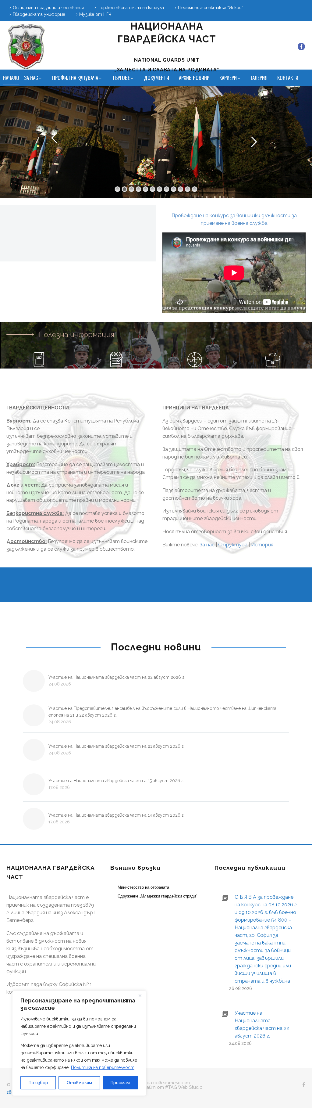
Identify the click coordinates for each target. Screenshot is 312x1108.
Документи (156, 77)
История (262, 545)
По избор (38, 1082)
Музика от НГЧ (95, 14)
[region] (79, 1043)
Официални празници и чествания (48, 7)
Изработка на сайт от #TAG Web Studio (156, 1087)
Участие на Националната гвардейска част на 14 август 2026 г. (116, 815)
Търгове (121, 77)
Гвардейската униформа (39, 14)
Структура (232, 545)
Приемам (120, 1082)
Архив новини (194, 77)
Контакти (287, 77)
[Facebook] (301, 46)
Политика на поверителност (102, 1067)
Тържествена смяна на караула (131, 7)
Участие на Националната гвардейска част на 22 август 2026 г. (116, 677)
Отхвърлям (79, 1082)
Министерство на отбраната (143, 887)
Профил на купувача (75, 77)
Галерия (259, 77)
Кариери (228, 77)
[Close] (140, 995)
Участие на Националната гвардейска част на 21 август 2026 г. (116, 746)
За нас (31, 77)
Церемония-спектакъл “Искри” (210, 7)
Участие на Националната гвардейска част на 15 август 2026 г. (116, 780)
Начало (11, 77)
